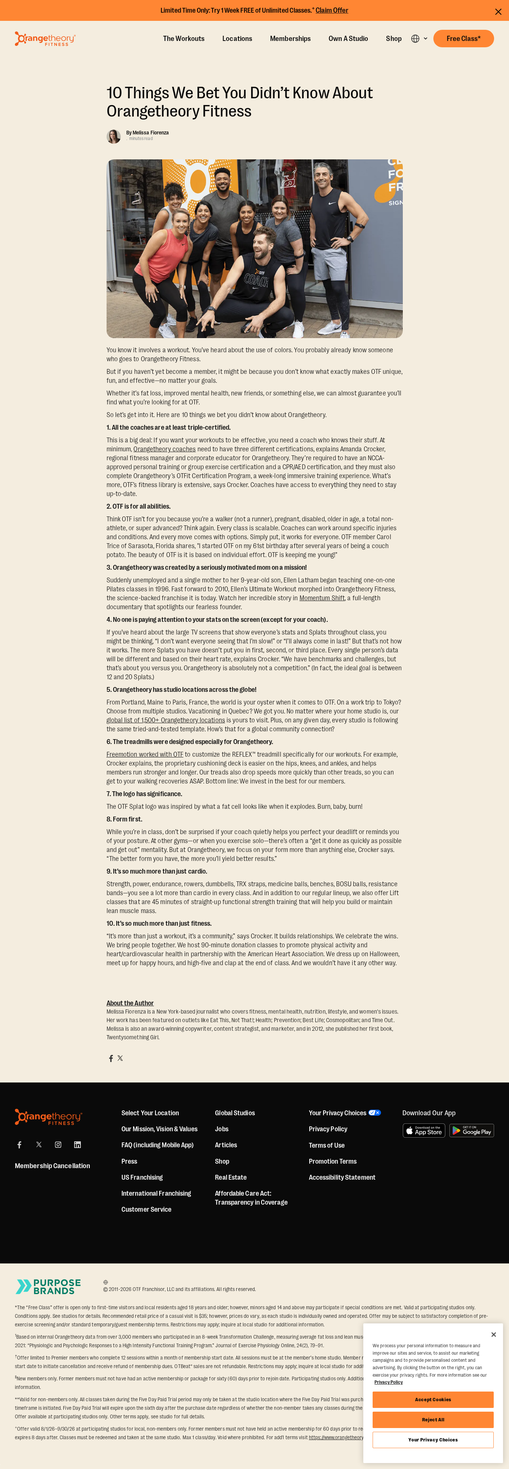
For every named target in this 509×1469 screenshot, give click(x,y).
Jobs (221, 1129)
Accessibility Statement (342, 1177)
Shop (393, 39)
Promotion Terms (333, 1161)
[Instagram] (58, 1144)
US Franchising (142, 1177)
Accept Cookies (433, 1399)
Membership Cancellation (52, 1166)
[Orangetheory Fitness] (48, 1117)
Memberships (290, 39)
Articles (226, 1145)
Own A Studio (348, 39)
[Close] (494, 1334)
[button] (419, 38)
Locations (237, 39)
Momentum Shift (322, 598)
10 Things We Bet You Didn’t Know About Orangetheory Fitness (240, 102)
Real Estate (231, 1177)
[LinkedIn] (77, 1144)
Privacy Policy (328, 1129)
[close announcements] (498, 10)
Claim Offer (332, 10)
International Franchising (156, 1193)
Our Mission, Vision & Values (159, 1129)
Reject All (433, 1419)
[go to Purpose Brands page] (48, 1286)
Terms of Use (327, 1145)
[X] (38, 1144)
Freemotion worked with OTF (145, 754)
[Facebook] (19, 1144)
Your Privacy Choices (433, 1440)
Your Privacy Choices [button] (337, 1113)
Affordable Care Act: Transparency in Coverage (251, 1198)
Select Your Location (150, 1113)
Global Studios (235, 1113)
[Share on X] (120, 1058)
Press (129, 1161)
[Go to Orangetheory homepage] (45, 38)
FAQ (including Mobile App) (157, 1145)
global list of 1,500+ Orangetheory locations (166, 720)
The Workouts (184, 39)
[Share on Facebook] (111, 1058)
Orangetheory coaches (164, 449)
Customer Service (146, 1209)
